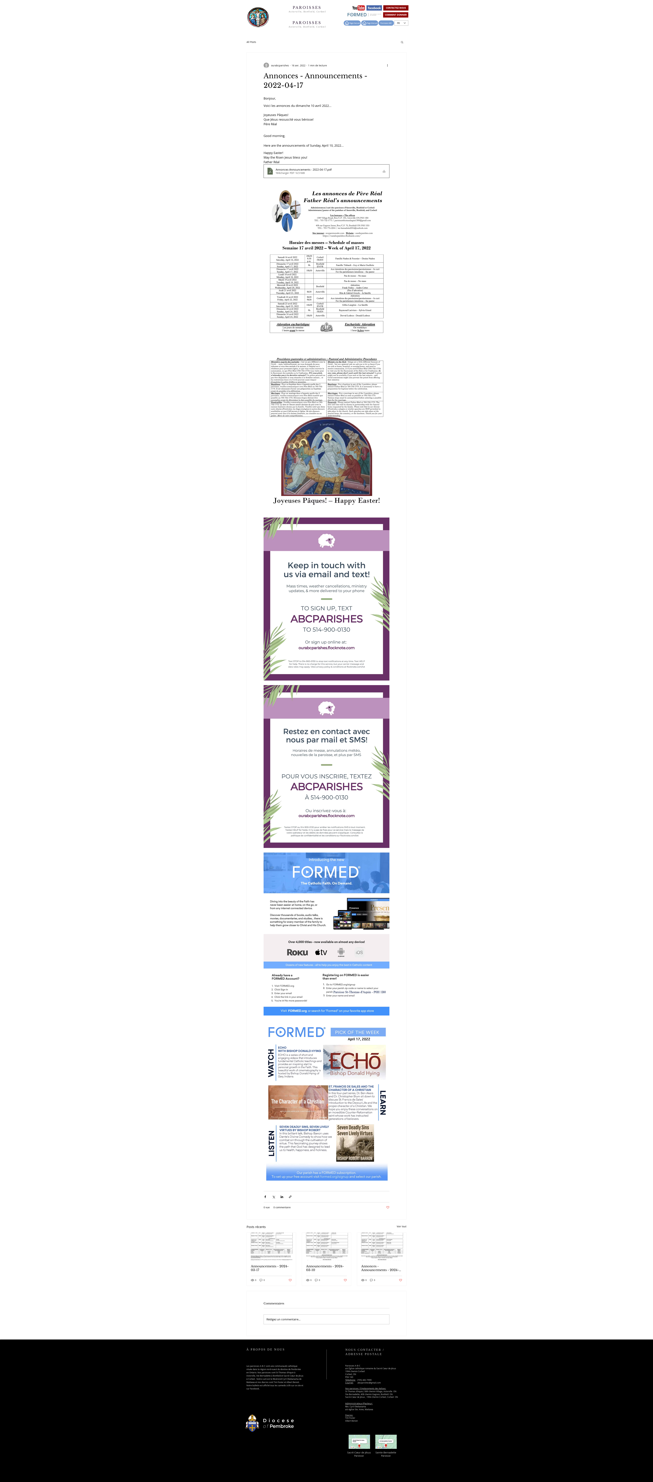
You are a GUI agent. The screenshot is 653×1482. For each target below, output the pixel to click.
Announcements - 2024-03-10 (325, 1268)
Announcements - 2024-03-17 (270, 1268)
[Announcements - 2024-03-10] (326, 1246)
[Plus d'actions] (387, 65)
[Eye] (358, 8)
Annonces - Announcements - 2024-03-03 (380, 1268)
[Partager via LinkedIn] (281, 1196)
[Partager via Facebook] (265, 1196)
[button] (402, 42)
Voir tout (401, 1226)
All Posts (251, 42)
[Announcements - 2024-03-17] (271, 1246)
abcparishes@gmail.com (369, 1382)
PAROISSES (308, 7)
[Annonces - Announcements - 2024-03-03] (381, 1246)
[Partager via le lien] (290, 1196)
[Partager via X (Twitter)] (273, 1196)
